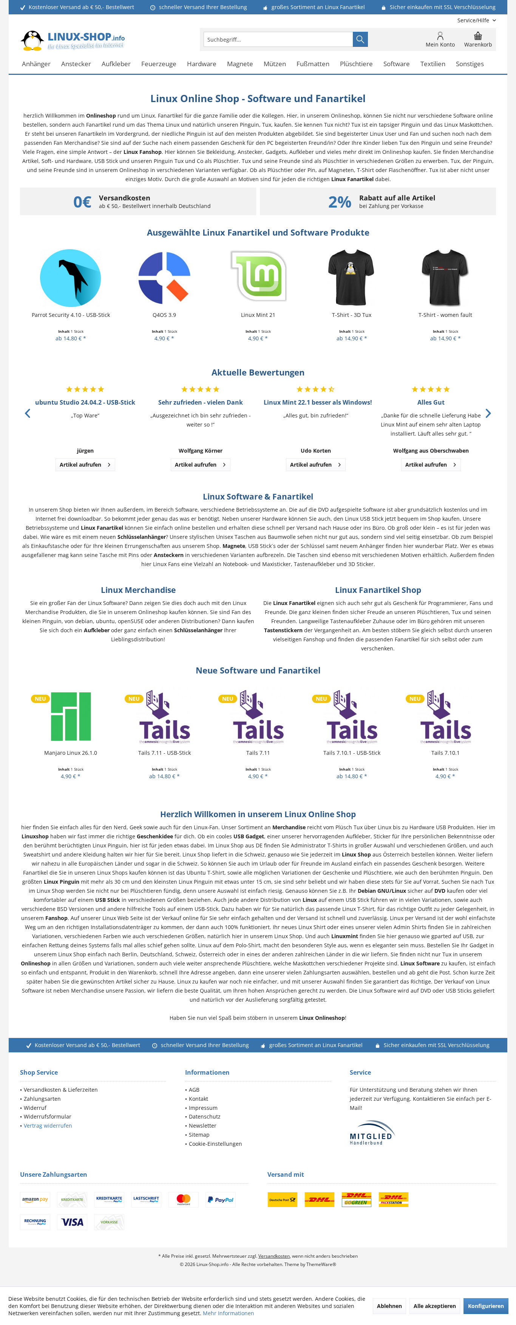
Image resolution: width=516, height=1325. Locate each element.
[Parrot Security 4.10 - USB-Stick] (70, 278)
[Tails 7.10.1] (445, 716)
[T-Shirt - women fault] (445, 278)
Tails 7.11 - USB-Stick (164, 752)
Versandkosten (274, 1256)
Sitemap (199, 1134)
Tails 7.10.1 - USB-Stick (351, 752)
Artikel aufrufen (80, 464)
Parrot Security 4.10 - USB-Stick (71, 314)
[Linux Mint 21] (258, 278)
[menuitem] (474, 20)
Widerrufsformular (47, 1116)
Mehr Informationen (228, 1313)
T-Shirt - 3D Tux (351, 314)
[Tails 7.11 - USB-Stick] (164, 716)
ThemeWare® (321, 1264)
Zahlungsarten (42, 1098)
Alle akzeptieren (435, 1305)
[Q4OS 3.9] (164, 278)
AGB (194, 1089)
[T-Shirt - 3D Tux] (352, 278)
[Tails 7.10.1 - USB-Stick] (352, 716)
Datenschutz (205, 1116)
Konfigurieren (486, 1305)
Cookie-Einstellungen (215, 1143)
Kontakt (198, 1098)
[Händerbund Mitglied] (423, 1132)
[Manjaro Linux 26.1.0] (70, 716)
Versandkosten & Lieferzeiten (61, 1089)
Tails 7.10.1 (445, 752)
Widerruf (35, 1107)
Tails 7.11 (258, 752)
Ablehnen (389, 1305)
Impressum (203, 1107)
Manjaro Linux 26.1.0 (70, 752)
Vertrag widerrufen (48, 1125)
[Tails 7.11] (258, 716)
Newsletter (202, 1125)
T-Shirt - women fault (445, 314)
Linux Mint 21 (258, 314)
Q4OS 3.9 (164, 314)
